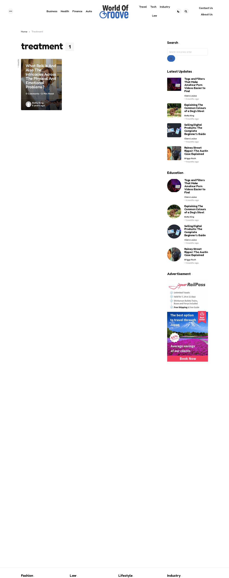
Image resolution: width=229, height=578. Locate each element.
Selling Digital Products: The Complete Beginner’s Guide (195, 129)
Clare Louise (190, 96)
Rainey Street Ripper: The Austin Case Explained (196, 150)
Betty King (37, 102)
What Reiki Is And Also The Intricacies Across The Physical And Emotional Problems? (41, 76)
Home (24, 31)
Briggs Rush (190, 158)
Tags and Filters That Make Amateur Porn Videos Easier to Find (194, 85)
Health (18, 62)
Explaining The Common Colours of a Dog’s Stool (195, 107)
